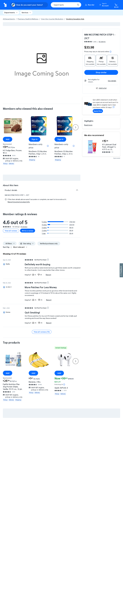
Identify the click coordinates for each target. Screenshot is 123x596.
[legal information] (110, 52)
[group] (94, 42)
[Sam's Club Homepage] (5, 5)
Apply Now (98, 111)
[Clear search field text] (72, 4)
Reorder (91, 5)
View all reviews (11, 231)
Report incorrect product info (19, 202)
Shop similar (101, 72)
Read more (88, 125)
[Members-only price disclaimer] (48, 146)
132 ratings (102, 41)
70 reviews (24, 227)
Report (48, 275)
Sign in (34, 139)
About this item (10, 185)
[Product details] (77, 190)
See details (112, 81)
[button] (104, 4)
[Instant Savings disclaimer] (64, 384)
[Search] (78, 5)
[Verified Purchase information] (48, 260)
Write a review (27, 231)
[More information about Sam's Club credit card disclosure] (114, 107)
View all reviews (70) (41, 332)
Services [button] (25, 12)
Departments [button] (9, 12)
